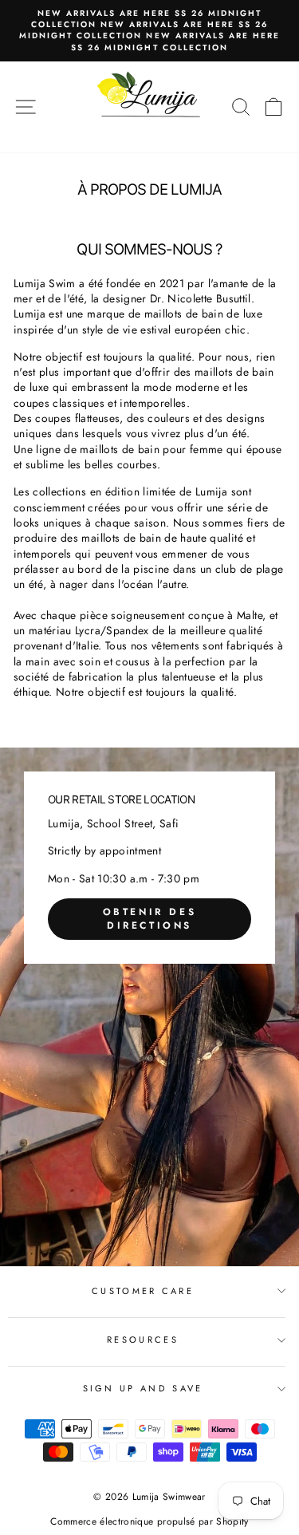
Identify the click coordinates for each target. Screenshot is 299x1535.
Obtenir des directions (150, 919)
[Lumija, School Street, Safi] (149, 1007)
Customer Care (143, 1290)
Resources (143, 1339)
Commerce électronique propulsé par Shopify (149, 1521)
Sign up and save (143, 1388)
